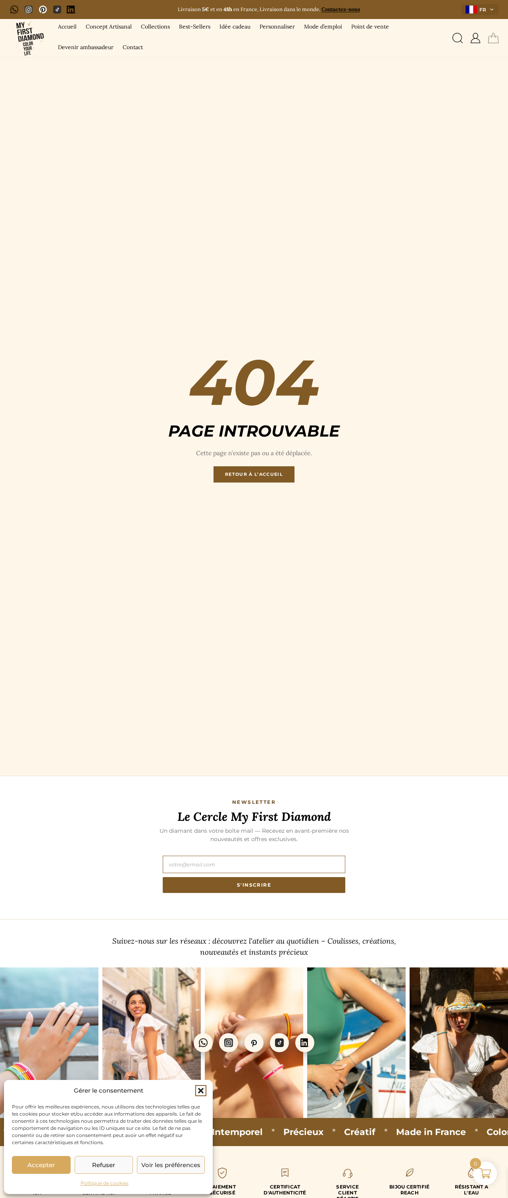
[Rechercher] (457, 38)
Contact (133, 47)
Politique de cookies (105, 1183)
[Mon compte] (475, 38)
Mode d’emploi (323, 26)
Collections (155, 26)
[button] (201, 1091)
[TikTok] (57, 9)
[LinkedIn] (71, 9)
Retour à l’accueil (254, 474)
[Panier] (493, 38)
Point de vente (370, 26)
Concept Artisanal (109, 26)
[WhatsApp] (14, 9)
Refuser (103, 1165)
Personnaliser (277, 26)
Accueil (67, 26)
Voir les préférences (170, 1165)
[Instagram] (28, 9)
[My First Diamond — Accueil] (29, 38)
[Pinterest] (43, 9)
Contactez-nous (340, 9)
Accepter (41, 1165)
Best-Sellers (194, 26)
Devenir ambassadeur (86, 47)
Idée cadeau (234, 26)
